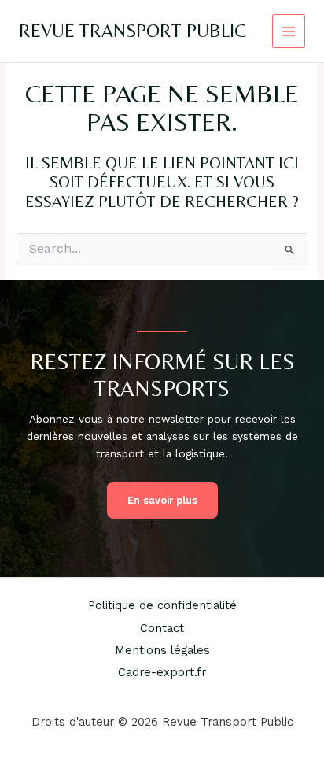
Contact (162, 628)
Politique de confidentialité (162, 605)
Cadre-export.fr (162, 672)
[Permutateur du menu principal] (289, 31)
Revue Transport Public (132, 30)
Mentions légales (162, 650)
